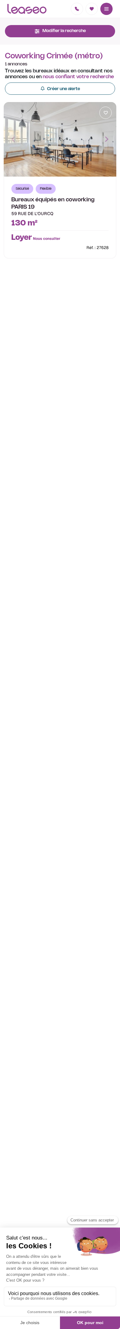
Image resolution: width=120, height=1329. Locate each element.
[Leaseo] (26, 8)
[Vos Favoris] (92, 9)
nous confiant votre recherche (78, 77)
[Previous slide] (13, 139)
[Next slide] (106, 139)
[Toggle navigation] (106, 9)
